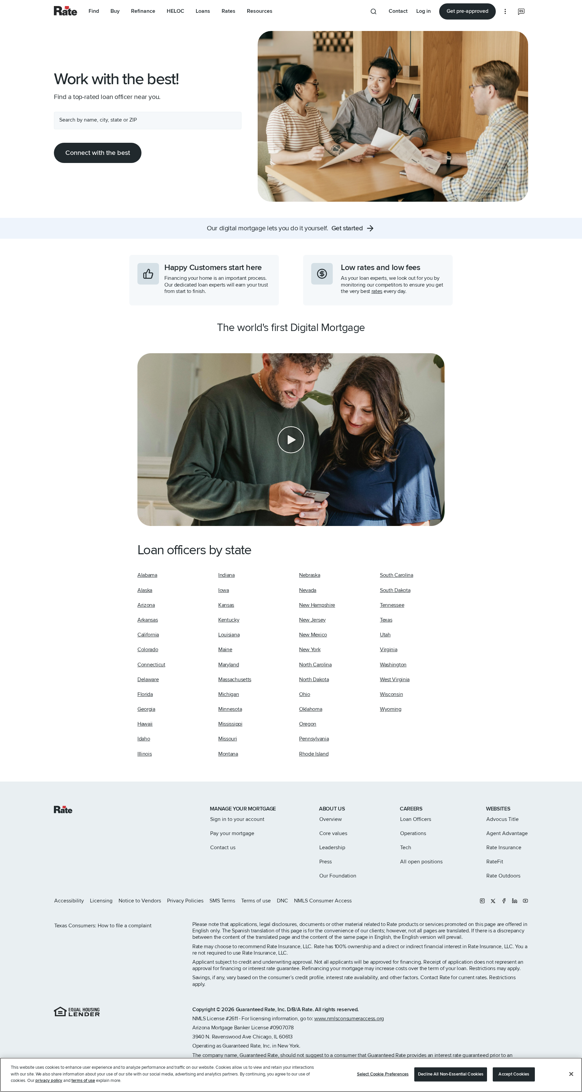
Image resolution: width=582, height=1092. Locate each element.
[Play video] (291, 439)
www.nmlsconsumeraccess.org (349, 1018)
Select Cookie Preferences (383, 1074)
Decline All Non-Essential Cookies (450, 1074)
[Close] (571, 1074)
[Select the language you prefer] (521, 11)
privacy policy (48, 1080)
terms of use (83, 1080)
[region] (291, 1075)
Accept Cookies (513, 1074)
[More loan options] (505, 11)
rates (376, 291)
